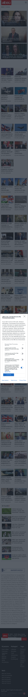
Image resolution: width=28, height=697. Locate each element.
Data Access (14, 380)
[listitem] (14, 345)
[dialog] (14, 348)
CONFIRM (8, 374)
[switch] (22, 348)
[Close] (24, 316)
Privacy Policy (22, 380)
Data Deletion (5, 380)
